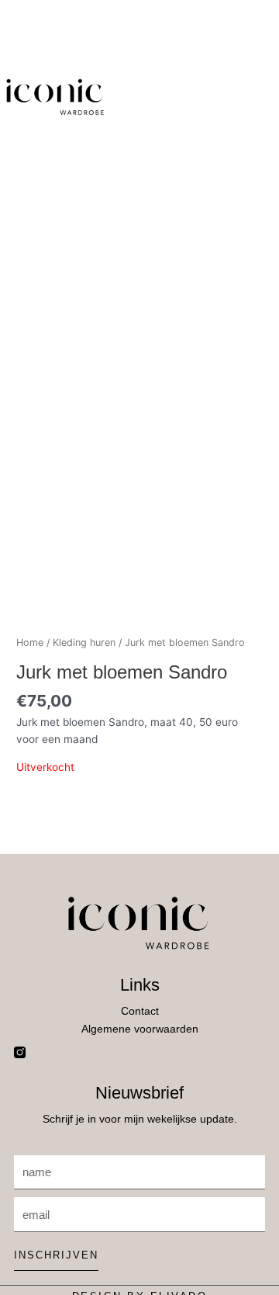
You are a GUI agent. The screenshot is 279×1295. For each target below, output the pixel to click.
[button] (145, 97)
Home (29, 642)
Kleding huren (84, 642)
